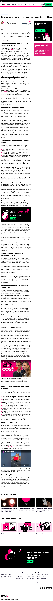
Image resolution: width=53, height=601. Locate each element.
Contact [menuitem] (33, 580)
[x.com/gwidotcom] (42, 588)
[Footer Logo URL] (4, 596)
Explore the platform (39, 53)
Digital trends (4, 14)
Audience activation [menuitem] (19, 576)
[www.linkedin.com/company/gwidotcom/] (44, 588)
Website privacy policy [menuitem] (41, 576)
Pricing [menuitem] (33, 4)
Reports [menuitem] (28, 576)
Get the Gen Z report (40, 30)
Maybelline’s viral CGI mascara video (16, 446)
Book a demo (48, 4)
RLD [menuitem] (16, 574)
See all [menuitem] (38, 582)
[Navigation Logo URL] (3, 4)
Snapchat (4, 91)
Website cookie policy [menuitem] (41, 578)
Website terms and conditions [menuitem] (43, 574)
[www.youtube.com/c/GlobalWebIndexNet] (51, 588)
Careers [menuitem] (33, 576)
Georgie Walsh (8, 22)
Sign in (42, 4)
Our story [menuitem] (33, 574)
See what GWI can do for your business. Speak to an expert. (16, 1)
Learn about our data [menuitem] (5, 579)
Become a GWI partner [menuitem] (20, 580)
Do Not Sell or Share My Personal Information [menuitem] (43, 580)
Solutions (20, 4)
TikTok (12, 49)
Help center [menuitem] (29, 578)
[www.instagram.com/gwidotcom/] (47, 588)
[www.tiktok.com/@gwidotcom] (49, 588)
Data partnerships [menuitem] (19, 578)
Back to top (5, 587)
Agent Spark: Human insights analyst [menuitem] (6, 577)
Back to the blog (5, 10)
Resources (27, 4)
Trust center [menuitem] (34, 582)
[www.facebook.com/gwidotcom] (40, 588)
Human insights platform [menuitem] (6, 574)
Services (14, 4)
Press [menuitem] (33, 578)
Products (8, 4)
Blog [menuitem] (27, 574)
